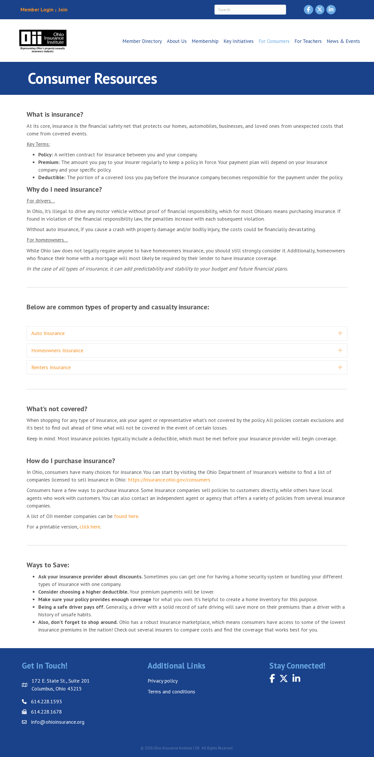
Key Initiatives (239, 41)
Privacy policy (163, 680)
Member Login (36, 9)
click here (89, 526)
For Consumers (274, 41)
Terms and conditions (171, 691)
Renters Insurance (51, 367)
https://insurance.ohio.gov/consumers (169, 479)
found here (126, 516)
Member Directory (142, 41)
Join (62, 9)
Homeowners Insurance (57, 350)
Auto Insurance (48, 333)
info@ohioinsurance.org (57, 721)
